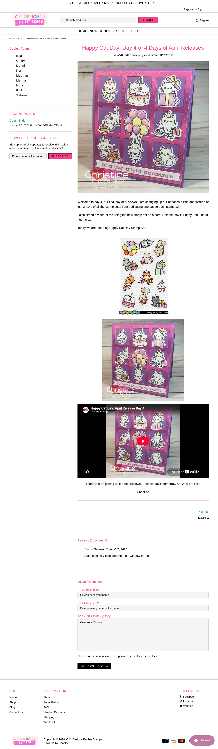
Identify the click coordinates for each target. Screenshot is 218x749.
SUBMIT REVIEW (96, 666)
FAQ (46, 707)
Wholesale (49, 722)
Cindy (20, 60)
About (47, 697)
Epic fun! (203, 512)
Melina (21, 80)
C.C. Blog (20, 38)
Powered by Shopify (56, 742)
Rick (19, 90)
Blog (12, 707)
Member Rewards (54, 712)
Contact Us (16, 712)
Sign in (202, 9)
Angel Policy (51, 702)
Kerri (20, 70)
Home (11, 38)
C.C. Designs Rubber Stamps (30, 20)
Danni (20, 65)
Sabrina (22, 95)
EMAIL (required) (87, 603)
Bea (19, 55)
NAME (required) (87, 589)
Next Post (203, 517)
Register (189, 9)
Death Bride (17, 120)
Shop (12, 702)
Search (148, 20)
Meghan (22, 75)
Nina (19, 85)
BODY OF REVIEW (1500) (93, 616)
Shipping (48, 717)
